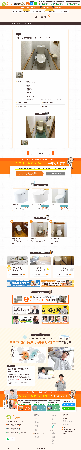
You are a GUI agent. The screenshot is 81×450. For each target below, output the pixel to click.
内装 (35, 423)
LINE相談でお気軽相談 (68, 431)
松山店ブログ (53, 439)
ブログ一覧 (52, 432)
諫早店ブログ (53, 437)
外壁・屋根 (37, 422)
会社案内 (64, 420)
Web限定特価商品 (54, 423)
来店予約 (65, 433)
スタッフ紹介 (65, 423)
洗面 (35, 421)
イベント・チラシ (54, 441)
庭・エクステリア (38, 425)
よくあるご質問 (66, 424)
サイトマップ (9, 448)
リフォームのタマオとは (67, 421)
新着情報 (52, 440)
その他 (36, 430)
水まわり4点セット (54, 415)
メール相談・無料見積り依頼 (69, 429)
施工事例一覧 (36, 415)
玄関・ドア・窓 (37, 426)
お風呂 (36, 418)
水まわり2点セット (54, 417)
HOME (64, 427)
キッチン (36, 417)
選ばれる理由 (65, 415)
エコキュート (53, 425)
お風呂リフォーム (37, 436)
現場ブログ (53, 433)
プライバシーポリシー (16, 448)
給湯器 (36, 429)
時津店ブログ (53, 436)
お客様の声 (53, 443)
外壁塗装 (52, 427)
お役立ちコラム (53, 435)
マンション (37, 427)
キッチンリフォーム (37, 435)
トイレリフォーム (37, 437)
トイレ (36, 419)
